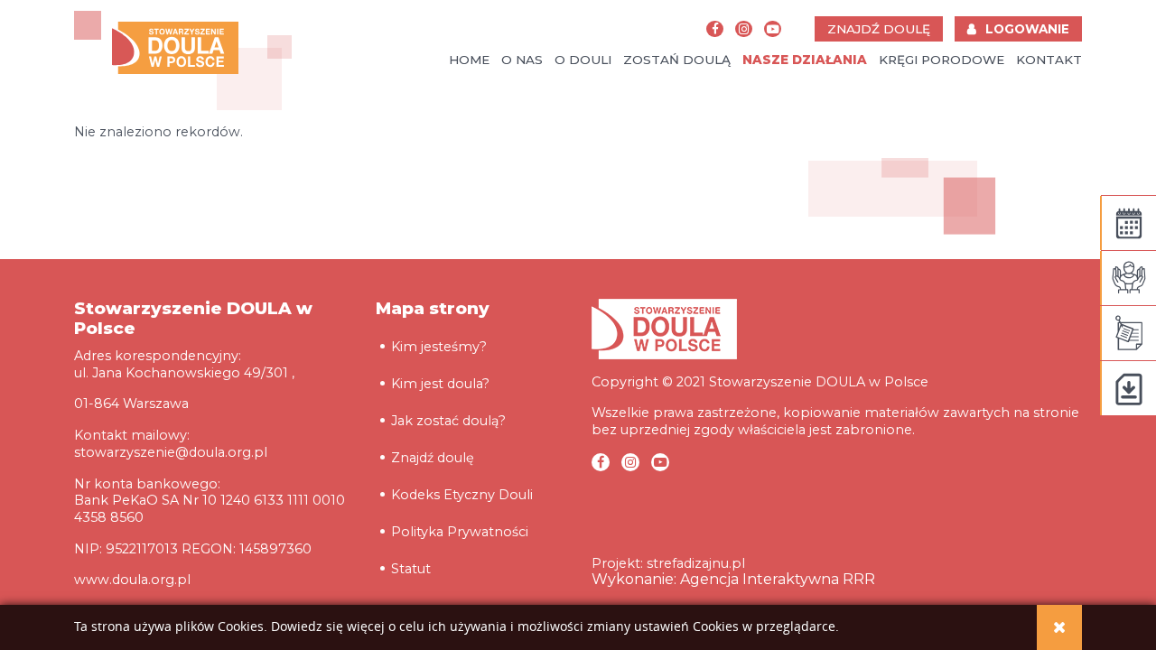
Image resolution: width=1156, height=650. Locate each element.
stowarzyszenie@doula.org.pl (170, 452)
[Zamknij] (1059, 627)
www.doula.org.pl (132, 579)
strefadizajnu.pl (696, 563)
